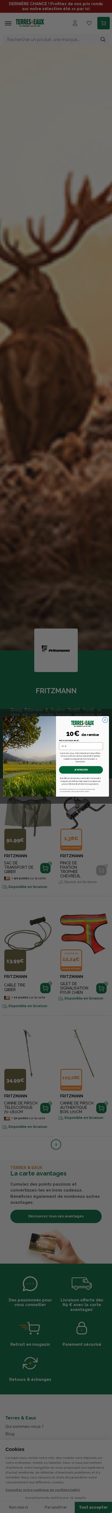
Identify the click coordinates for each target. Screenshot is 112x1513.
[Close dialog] (105, 720)
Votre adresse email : (69, 741)
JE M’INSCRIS (81, 770)
